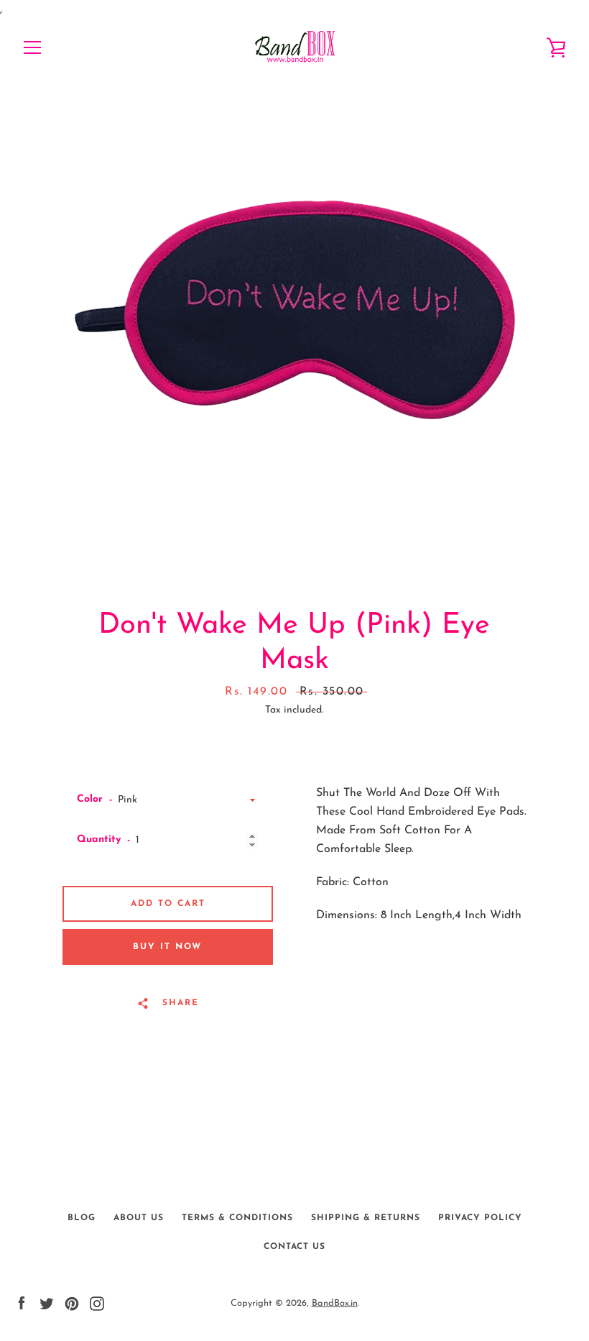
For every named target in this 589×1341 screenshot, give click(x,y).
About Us (138, 1218)
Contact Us (294, 1246)
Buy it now (167, 947)
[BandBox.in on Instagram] (97, 1303)
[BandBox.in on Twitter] (47, 1303)
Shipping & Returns (365, 1218)
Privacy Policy (480, 1218)
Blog (82, 1218)
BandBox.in (335, 1303)
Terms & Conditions (237, 1218)
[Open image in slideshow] (294, 310)
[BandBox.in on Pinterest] (72, 1303)
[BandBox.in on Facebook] (21, 1303)
